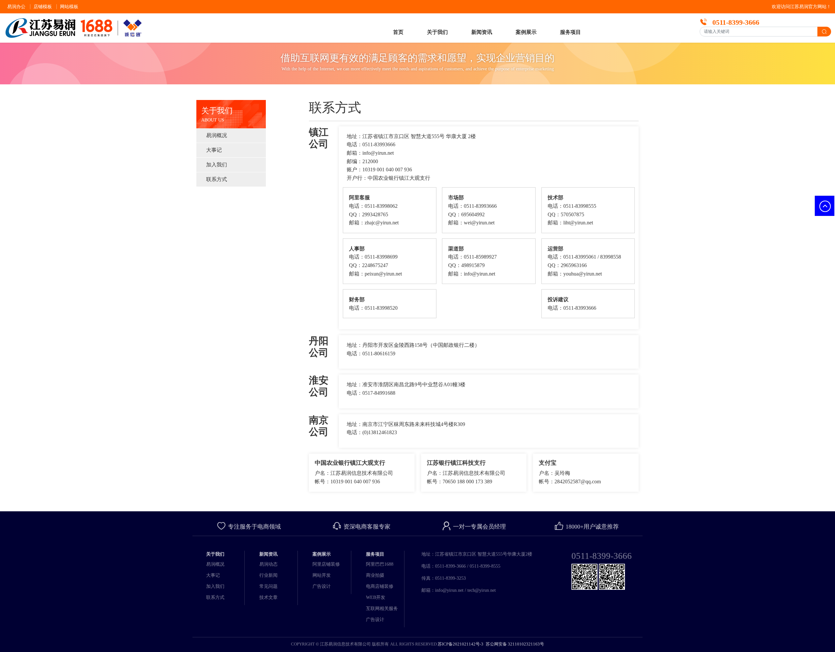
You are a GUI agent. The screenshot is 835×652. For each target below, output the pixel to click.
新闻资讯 (481, 32)
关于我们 (437, 32)
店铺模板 (43, 6)
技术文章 (268, 597)
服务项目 (570, 32)
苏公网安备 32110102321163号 (514, 644)
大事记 (214, 150)
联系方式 (216, 179)
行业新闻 (268, 575)
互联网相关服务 (382, 608)
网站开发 (321, 575)
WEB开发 (375, 597)
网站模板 (69, 6)
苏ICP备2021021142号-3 (460, 644)
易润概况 (216, 135)
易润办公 (16, 6)
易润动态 (268, 564)
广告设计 (321, 586)
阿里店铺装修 (326, 564)
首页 (398, 32)
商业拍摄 (375, 575)
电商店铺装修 (379, 586)
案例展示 (526, 32)
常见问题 (268, 586)
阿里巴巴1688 (379, 564)
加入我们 (216, 164)
